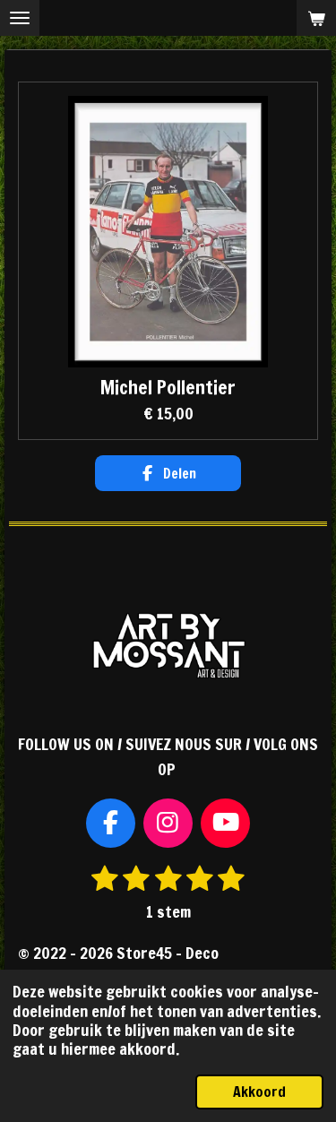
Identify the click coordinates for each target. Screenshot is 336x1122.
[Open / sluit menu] (19, 18)
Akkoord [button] (259, 1091)
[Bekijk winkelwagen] (316, 18)
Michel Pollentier (168, 387)
